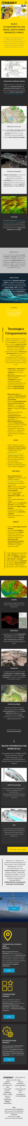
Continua (9, 970)
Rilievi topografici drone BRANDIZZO (14, 1111)
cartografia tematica (13, 481)
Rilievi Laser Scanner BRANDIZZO (14, 1118)
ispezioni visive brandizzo (15, 454)
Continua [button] (14, 908)
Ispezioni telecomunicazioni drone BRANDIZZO (14, 1113)
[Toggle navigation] (25, 2)
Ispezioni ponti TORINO (14, 1116)
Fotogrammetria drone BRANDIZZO (14, 1109)
